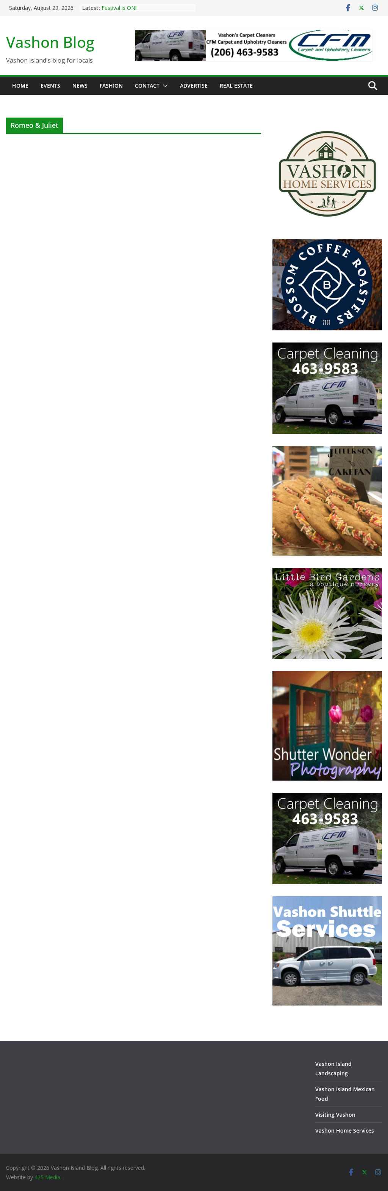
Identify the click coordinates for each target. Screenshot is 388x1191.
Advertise (194, 85)
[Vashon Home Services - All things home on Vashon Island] (327, 122)
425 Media (47, 1177)
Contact (147, 85)
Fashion (111, 85)
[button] (164, 85)
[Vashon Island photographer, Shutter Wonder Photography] (327, 675)
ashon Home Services (346, 1130)
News (80, 85)
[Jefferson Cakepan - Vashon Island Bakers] (327, 450)
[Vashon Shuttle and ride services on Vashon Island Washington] (327, 901)
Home (20, 85)
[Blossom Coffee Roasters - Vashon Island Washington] (327, 244)
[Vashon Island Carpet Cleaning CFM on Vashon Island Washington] (327, 347)
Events (50, 85)
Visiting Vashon (335, 1114)
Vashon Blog (50, 41)
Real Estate (236, 85)
